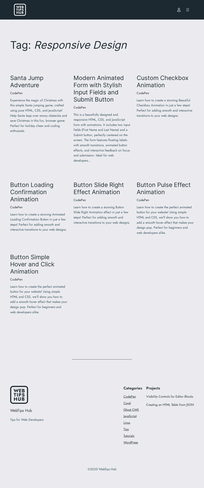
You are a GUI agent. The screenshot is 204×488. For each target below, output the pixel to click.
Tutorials (129, 436)
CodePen (16, 93)
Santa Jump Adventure (26, 81)
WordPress (131, 442)
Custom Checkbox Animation (162, 81)
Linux (127, 422)
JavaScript (130, 416)
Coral (127, 403)
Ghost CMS (131, 409)
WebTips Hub (21, 410)
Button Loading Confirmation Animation (31, 192)
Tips (126, 429)
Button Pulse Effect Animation (164, 188)
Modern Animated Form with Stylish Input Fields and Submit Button (99, 88)
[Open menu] (187, 9)
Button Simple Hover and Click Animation (32, 264)
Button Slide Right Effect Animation (99, 188)
